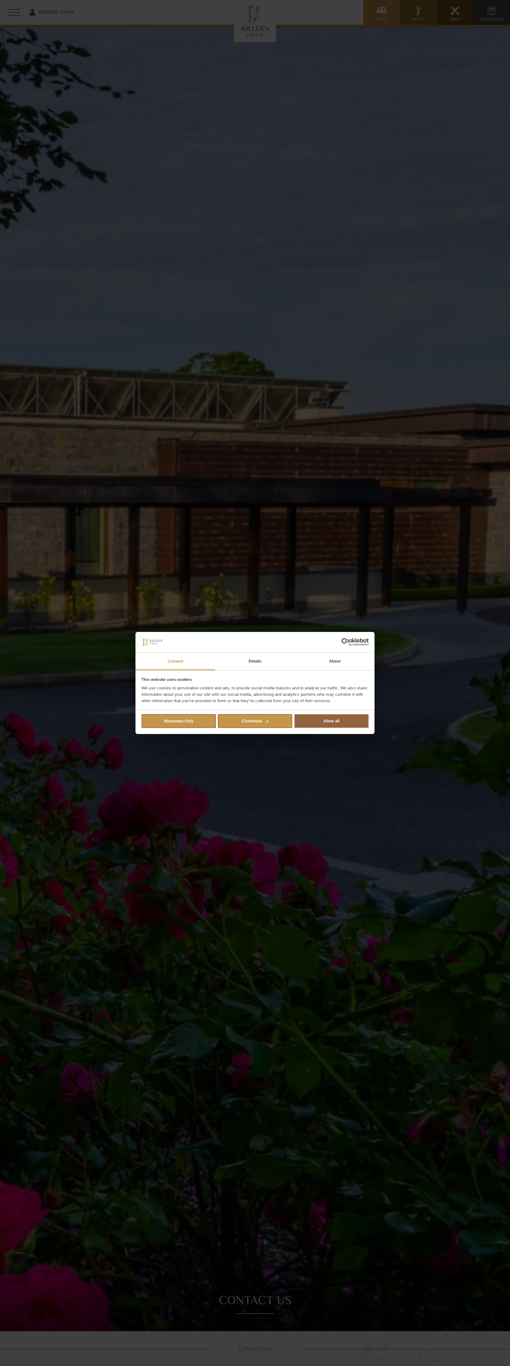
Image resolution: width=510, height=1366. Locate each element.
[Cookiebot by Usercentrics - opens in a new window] (345, 642)
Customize (252, 721)
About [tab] (335, 661)
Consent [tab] (175, 661)
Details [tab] (255, 661)
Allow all (331, 721)
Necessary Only (178, 721)
